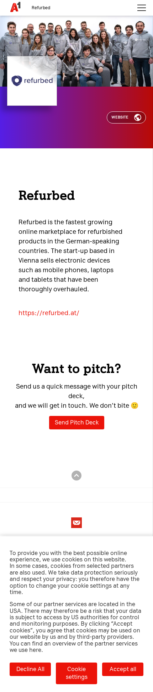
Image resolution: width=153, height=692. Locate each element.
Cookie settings (77, 673)
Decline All (30, 669)
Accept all (123, 669)
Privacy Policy (116, 26)
